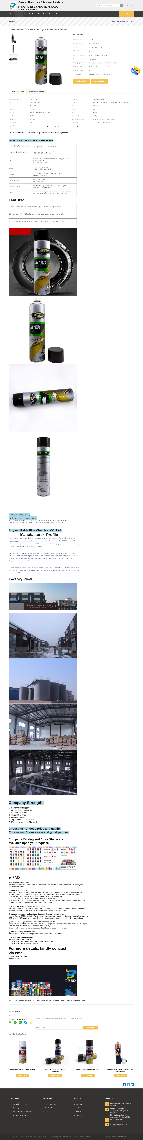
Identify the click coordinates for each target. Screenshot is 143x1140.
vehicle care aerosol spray (76, 1000)
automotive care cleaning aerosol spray (50, 1000)
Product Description (36, 91)
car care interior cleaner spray (23, 1000)
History (78, 1108)
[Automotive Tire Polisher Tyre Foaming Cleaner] (13, 38)
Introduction (80, 1104)
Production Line (50, 1104)
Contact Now (99, 81)
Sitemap (120, 1137)
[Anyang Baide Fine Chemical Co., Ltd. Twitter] (128, 1084)
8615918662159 (22, 1019)
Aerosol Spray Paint (20, 1104)
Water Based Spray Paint (22, 1111)
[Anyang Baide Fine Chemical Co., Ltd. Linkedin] (132, 1084)
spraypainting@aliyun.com (116, 1124)
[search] (121, 5)
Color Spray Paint (19, 1108)
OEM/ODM (49, 1108)
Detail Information (17, 91)
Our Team (79, 1115)
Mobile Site (128, 1137)
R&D (46, 1111)
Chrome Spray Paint (20, 1115)
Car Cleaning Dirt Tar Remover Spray (22, 1069)
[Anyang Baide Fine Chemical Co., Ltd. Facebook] (124, 1084)
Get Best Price (81, 81)
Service (78, 1111)
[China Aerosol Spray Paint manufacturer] (12, 5)
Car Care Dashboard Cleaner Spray (87, 1069)
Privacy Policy (111, 1137)
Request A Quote (127, 14)
